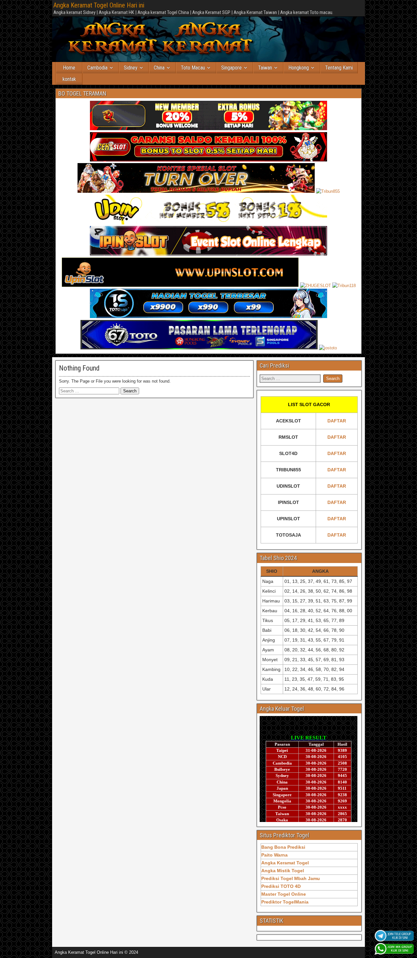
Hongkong (298, 68)
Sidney (130, 68)
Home (69, 68)
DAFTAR (336, 420)
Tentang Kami (339, 68)
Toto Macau (193, 68)
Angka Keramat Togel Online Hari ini (98, 5)
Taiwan (265, 68)
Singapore (231, 68)
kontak (69, 79)
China (159, 68)
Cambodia (97, 68)
